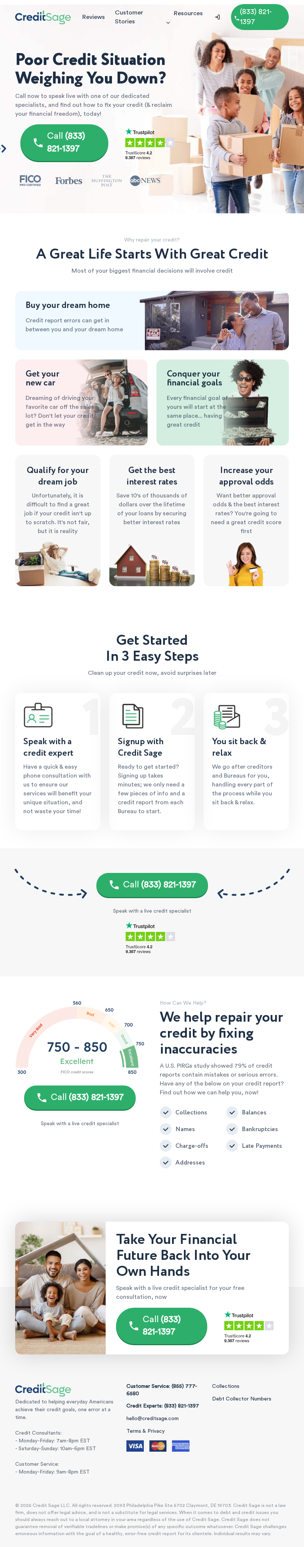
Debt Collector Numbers (241, 1399)
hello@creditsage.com (152, 1418)
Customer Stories (129, 16)
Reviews (93, 17)
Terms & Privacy (145, 1431)
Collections (225, 1386)
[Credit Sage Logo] (43, 17)
